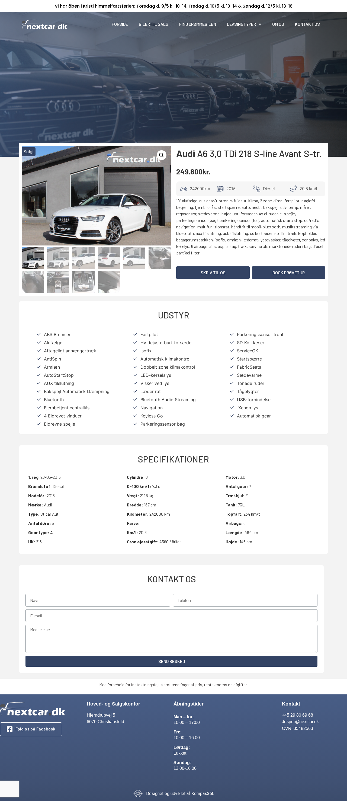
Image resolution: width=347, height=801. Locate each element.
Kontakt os (307, 24)
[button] (213, 272)
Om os (278, 24)
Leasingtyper (241, 24)
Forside (120, 24)
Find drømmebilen (197, 24)
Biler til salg (153, 24)
